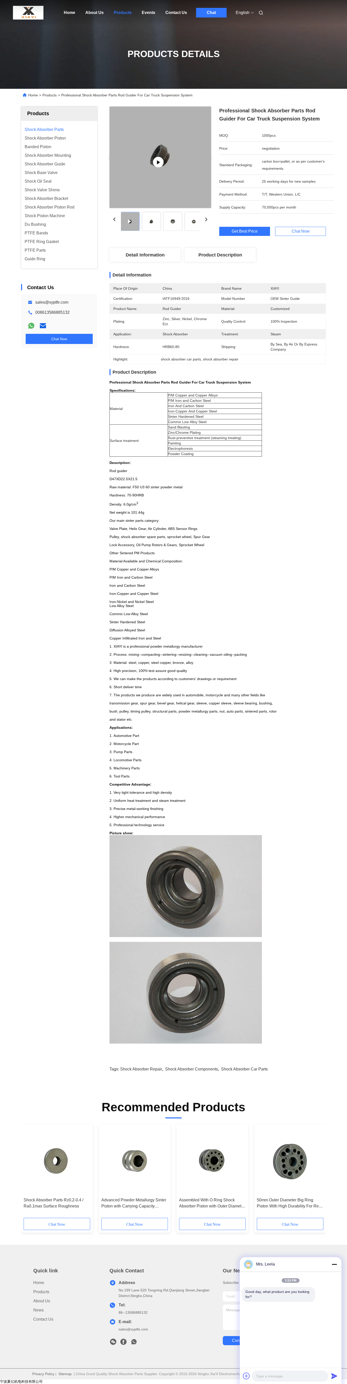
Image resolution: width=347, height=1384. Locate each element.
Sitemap (65, 1374)
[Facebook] (123, 1343)
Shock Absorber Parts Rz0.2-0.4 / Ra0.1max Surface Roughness (53, 1203)
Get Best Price (245, 231)
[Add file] (246, 1375)
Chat (211, 12)
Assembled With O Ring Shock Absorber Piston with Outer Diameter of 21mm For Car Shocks (212, 1203)
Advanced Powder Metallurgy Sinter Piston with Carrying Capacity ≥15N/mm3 (133, 1203)
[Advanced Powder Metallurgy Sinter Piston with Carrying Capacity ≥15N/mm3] (134, 1161)
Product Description (220, 254)
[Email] (43, 326)
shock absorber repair (141, 1069)
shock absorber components (191, 1069)
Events (148, 12)
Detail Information (145, 254)
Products (123, 12)
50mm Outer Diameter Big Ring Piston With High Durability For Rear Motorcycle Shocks (289, 1203)
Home (69, 12)
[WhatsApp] (31, 326)
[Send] (334, 1375)
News (38, 1310)
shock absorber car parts (244, 1069)
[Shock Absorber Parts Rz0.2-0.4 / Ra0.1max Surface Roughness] (57, 1161)
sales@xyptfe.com (51, 302)
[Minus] (334, 1264)
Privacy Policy (43, 1374)
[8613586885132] (133, 1343)
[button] (30, 1173)
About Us (94, 12)
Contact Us (176, 12)
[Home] (28, 12)
